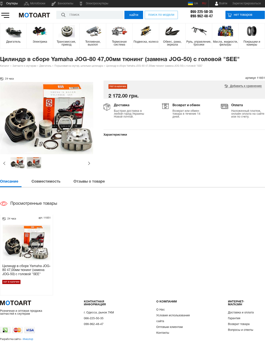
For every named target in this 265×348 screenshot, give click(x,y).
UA (196, 3)
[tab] (15, 181)
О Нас (160, 309)
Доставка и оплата (241, 312)
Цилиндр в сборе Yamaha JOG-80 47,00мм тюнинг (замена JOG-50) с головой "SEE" (26, 270)
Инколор (28, 339)
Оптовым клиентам (169, 327)
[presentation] (15, 181)
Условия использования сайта (173, 318)
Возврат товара (239, 324)
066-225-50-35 (201, 12)
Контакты (162, 333)
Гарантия (234, 318)
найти (133, 15)
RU (204, 3)
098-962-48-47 (201, 16)
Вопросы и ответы (240, 330)
